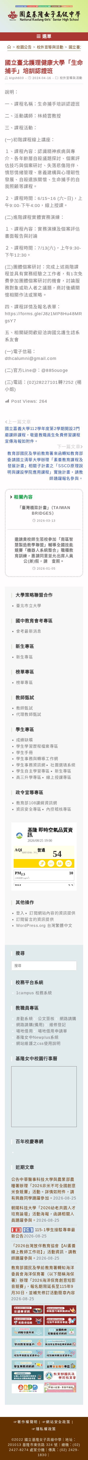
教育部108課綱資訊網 (36, 803)
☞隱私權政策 (44, 1429)
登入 (20, 913)
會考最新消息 (28, 631)
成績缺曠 (24, 740)
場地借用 (24, 1031)
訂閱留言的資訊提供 (35, 919)
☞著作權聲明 (25, 1422)
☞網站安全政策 (56, 1422)
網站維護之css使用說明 (38, 1043)
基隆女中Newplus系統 (37, 1037)
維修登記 (57, 1025)
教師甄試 (24, 708)
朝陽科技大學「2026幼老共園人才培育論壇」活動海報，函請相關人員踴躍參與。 (43, 1214)
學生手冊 (24, 753)
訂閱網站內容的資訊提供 (52, 913)
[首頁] (9, 47)
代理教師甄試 (28, 714)
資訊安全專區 (28, 809)
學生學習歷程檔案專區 (37, 746)
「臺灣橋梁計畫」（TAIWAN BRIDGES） (44, 510)
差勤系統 (24, 1019)
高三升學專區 (28, 777)
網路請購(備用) (30, 1025)
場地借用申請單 (52, 1031)
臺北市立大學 (28, 606)
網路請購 (68, 1019)
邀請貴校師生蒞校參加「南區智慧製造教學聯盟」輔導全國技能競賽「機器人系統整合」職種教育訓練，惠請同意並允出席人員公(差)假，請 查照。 (44, 550)
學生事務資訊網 (30, 765)
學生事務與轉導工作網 (37, 759)
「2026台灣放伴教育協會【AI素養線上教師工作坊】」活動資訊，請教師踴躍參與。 (44, 1252)
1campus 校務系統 (34, 993)
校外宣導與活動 (71, 78)
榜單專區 (24, 683)
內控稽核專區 (58, 809)
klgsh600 (16, 78)
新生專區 (24, 657)
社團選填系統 (63, 765)
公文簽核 (46, 1019)
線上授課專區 (58, 777)
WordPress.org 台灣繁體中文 (44, 925)
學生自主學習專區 (33, 771)
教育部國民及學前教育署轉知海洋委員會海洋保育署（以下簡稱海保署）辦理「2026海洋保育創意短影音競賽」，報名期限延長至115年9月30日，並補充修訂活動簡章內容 (43, 1280)
